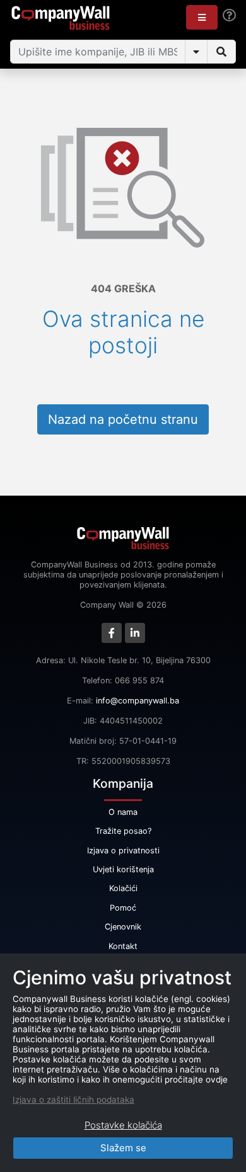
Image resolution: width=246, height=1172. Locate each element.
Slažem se (123, 1148)
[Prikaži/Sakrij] (196, 52)
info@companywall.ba (137, 700)
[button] (202, 17)
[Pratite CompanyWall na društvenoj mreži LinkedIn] (135, 633)
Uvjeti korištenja (123, 869)
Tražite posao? (123, 831)
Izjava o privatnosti (123, 850)
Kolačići (123, 888)
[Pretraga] (221, 52)
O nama (123, 812)
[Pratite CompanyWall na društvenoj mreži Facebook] (112, 633)
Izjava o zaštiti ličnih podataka (73, 1100)
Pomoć (123, 908)
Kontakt (123, 946)
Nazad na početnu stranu (123, 419)
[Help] (229, 15)
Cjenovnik (123, 926)
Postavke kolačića (123, 1125)
